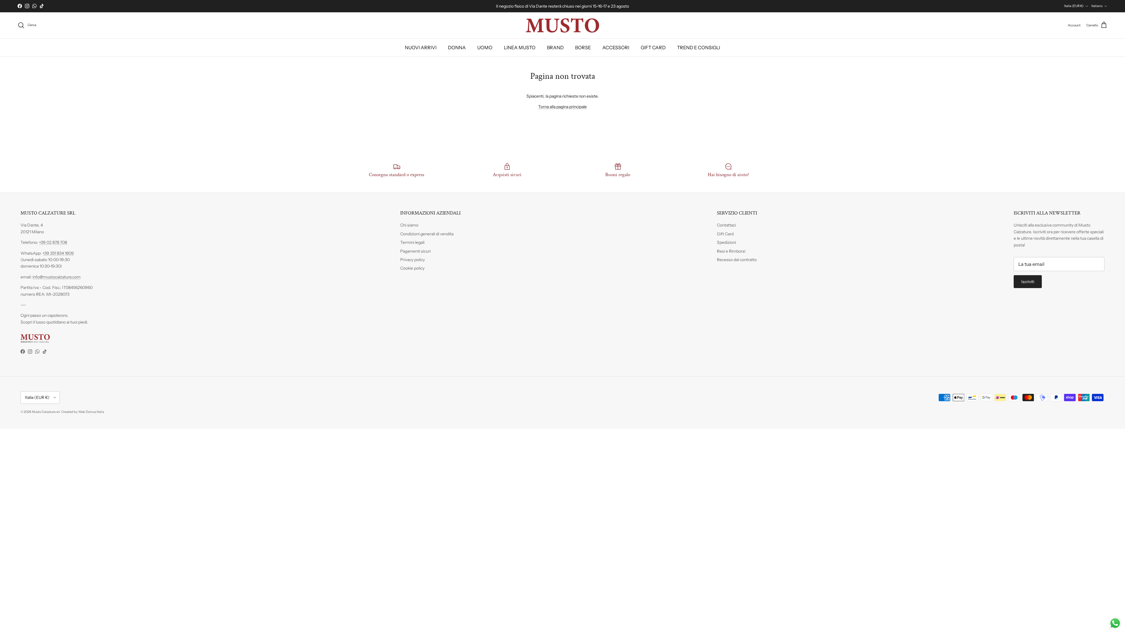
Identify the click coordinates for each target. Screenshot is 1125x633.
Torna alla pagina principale (562, 106)
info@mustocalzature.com (57, 277)
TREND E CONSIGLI (698, 47)
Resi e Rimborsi (731, 251)
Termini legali (412, 242)
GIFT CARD (653, 47)
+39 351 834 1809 (58, 253)
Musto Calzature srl (46, 412)
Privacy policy (412, 259)
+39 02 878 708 (53, 242)
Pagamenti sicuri (415, 251)
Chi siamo (409, 225)
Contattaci (726, 225)
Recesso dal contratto (737, 259)
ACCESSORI (615, 47)
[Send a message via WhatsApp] (1115, 623)
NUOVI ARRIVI (421, 47)
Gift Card (725, 233)
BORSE (583, 47)
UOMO (484, 47)
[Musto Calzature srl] (562, 25)
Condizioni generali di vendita (427, 233)
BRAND (555, 47)
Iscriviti (1027, 281)
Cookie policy (412, 268)
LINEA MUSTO (520, 47)
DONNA (457, 47)
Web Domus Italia (91, 412)
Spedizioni (726, 242)
